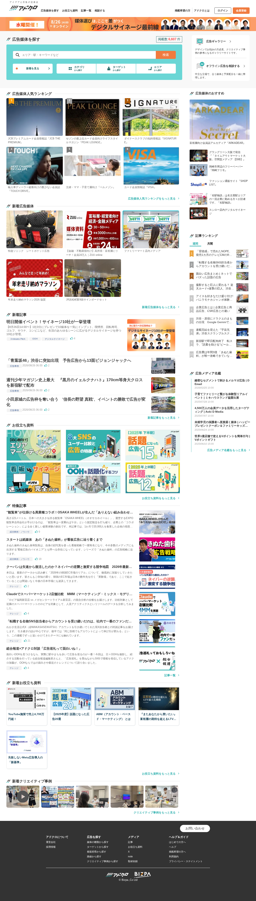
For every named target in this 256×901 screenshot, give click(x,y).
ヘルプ (172, 847)
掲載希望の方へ (177, 851)
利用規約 (174, 856)
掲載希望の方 (182, 10)
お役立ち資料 (70, 10)
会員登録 (241, 10)
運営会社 (51, 842)
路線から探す (94, 856)
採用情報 (51, 847)
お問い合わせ (195, 828)
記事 (130, 842)
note (130, 856)
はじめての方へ (177, 842)
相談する (100, 10)
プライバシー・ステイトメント (186, 861)
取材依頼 (133, 861)
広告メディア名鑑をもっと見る (226, 450)
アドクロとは (202, 10)
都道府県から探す (96, 851)
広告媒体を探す (50, 10)
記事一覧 (86, 10)
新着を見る (32, 68)
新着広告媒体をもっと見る (159, 307)
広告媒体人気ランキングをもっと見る (152, 198)
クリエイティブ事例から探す (102, 861)
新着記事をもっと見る (162, 417)
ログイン (223, 10)
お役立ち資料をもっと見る (159, 498)
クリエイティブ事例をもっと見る (155, 812)
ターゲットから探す (98, 847)
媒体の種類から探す (98, 842)
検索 (166, 54)
